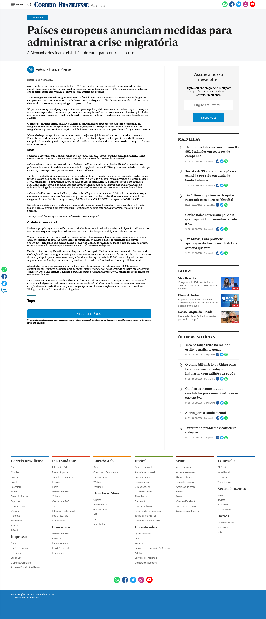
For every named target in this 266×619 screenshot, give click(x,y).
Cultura (56, 496)
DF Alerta (222, 467)
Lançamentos (142, 481)
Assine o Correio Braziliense (25, 567)
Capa (13, 467)
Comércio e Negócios (146, 562)
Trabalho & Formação (63, 477)
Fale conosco (58, 520)
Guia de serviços (143, 491)
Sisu (54, 506)
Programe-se (100, 504)
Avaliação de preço (185, 486)
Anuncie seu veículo (186, 472)
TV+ (95, 519)
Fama (96, 467)
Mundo (14, 491)
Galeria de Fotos (143, 506)
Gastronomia (100, 477)
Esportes (15, 501)
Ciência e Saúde (19, 506)
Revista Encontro (231, 488)
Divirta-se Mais (106, 493)
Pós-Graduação (60, 515)
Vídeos (179, 491)
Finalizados (58, 553)
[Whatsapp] (4, 271)
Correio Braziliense (27, 461)
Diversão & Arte (19, 496)
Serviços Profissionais (146, 557)
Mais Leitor (99, 524)
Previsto (56, 538)
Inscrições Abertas (61, 548)
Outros (223, 516)
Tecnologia (16, 520)
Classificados (146, 527)
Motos (179, 496)
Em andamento (60, 543)
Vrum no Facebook (185, 501)
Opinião (15, 510)
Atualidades (223, 504)
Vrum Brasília (224, 481)
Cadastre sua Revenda (187, 510)
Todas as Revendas (186, 506)
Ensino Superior (60, 472)
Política (14, 477)
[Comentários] (4, 292)
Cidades (15, 472)
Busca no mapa (142, 477)
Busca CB (16, 557)
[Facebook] (232, 6)
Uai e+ (220, 532)
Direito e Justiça (19, 548)
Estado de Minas (226, 522)
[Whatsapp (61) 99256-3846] (225, 6)
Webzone (98, 481)
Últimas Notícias (60, 491)
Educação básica (60, 467)
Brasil (14, 481)
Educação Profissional (63, 510)
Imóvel (141, 461)
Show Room (141, 496)
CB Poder (222, 477)
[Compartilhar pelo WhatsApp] (226, 162)
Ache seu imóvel (143, 467)
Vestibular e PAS (60, 501)
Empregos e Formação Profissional (152, 548)
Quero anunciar (143, 533)
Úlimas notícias (142, 486)
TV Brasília (226, 461)
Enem (55, 486)
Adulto (138, 553)
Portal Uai (222, 527)
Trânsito (15, 530)
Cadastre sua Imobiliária (147, 520)
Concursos (61, 527)
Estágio (56, 481)
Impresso (19, 537)
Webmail (98, 486)
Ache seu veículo (184, 467)
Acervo (97, 5)
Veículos (139, 543)
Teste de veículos (185, 481)
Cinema (97, 499)
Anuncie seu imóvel (145, 472)
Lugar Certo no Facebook (148, 510)
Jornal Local (223, 472)
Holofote (15, 515)
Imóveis (139, 538)
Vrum (180, 461)
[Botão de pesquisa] (28, 4)
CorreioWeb (103, 461)
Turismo (15, 525)
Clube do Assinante (21, 562)
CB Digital (16, 553)
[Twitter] (4, 285)
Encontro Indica (225, 509)
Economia (16, 486)
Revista (221, 499)
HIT (95, 514)
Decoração (140, 501)
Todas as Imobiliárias (145, 515)
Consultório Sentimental (105, 472)
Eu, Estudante (64, 461)
